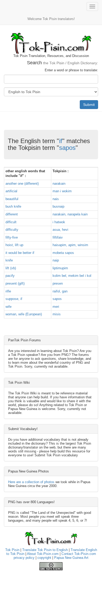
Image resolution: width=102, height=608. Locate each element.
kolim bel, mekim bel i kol (72, 276)
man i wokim (62, 191)
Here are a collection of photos (31, 482)
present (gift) (15, 283)
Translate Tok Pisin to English (45, 550)
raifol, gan (60, 291)
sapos (67, 147)
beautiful (11, 199)
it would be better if (19, 253)
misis (57, 314)
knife (9, 260)
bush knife (13, 206)
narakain (59, 183)
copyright (44, 558)
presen (58, 283)
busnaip (58, 206)
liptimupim (60, 268)
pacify (10, 276)
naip (56, 260)
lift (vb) (10, 268)
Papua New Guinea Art (71, 558)
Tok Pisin (12, 550)
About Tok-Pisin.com (43, 554)
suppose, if (13, 299)
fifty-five (11, 237)
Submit (89, 105)
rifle (8, 291)
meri (56, 307)
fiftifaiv (58, 237)
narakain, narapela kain (70, 214)
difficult (10, 222)
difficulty (11, 230)
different (11, 214)
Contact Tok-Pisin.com (78, 554)
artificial (11, 191)
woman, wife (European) (23, 314)
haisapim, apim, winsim (70, 245)
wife (8, 307)
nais (56, 199)
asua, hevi (60, 230)
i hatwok (59, 222)
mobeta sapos (63, 253)
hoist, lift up (14, 245)
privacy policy (24, 558)
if (60, 140)
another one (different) (22, 183)
